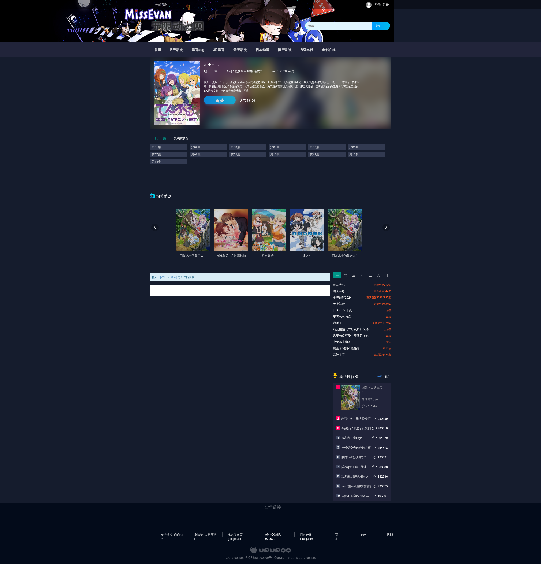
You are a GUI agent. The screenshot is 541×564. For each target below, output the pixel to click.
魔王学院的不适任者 (346, 348)
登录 (378, 4)
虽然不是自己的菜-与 (355, 496)
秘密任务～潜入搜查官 (356, 418)
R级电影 (307, 49)
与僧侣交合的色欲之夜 (356, 447)
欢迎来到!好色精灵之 (355, 476)
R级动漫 (176, 49)
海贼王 (337, 323)
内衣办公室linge (351, 438)
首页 (157, 49)
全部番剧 (161, 4)
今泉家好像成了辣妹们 (356, 428)
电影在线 (329, 49)
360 (363, 534)
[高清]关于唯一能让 (354, 467)
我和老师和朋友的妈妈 (356, 486)
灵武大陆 (339, 285)
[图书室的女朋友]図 (354, 457)
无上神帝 (339, 304)
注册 (386, 4)
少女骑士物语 (342, 342)
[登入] (173, 277)
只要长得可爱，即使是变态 (351, 335)
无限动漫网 (177, 25)
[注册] (163, 277)
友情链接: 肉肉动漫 (172, 534)
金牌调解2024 (342, 297)
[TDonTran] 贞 (342, 310)
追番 (220, 100)
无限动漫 (240, 49)
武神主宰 (339, 354)
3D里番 (218, 49)
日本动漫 (262, 49)
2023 (283, 70)
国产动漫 (285, 49)
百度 (336, 534)
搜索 (377, 25)
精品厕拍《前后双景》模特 (351, 329)
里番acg (198, 49)
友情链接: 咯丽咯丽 (205, 534)
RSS (390, 534)
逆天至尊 (339, 291)
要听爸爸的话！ (343, 316)
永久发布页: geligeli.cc (235, 534)
